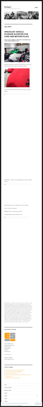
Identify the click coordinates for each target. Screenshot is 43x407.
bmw (15, 305)
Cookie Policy (20, 405)
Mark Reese (8, 303)
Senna (11, 318)
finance (24, 308)
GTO (23, 310)
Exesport (7, 7)
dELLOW (24, 307)
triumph (19, 320)
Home (5, 384)
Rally (5, 317)
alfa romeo (11, 304)
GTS (25, 310)
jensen (10, 312)
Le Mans (11, 313)
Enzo (7, 308)
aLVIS (17, 304)
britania (25, 305)
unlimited (25, 320)
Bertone (13, 305)
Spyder (29, 318)
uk (21, 320)
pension (22, 315)
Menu (36, 7)
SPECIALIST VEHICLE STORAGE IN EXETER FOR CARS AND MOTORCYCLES (16, 34)
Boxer (19, 305)
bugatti (5, 306)
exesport (15, 308)
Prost (28, 315)
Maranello (12, 314)
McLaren (20, 314)
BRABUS (22, 305)
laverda (8, 313)
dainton (7, 307)
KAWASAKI (13, 312)
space (24, 318)
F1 (19, 308)
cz (4, 307)
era (9, 308)
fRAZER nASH (11, 310)
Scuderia (5, 318)
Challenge (14, 306)
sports (27, 318)
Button (11, 306)
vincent (14, 321)
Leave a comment (25, 321)
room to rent (20, 317)
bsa (30, 305)
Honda (11, 311)
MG (26, 314)
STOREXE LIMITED (17, 319)
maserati (15, 314)
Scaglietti (28, 317)
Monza (5, 315)
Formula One (6, 310)
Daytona (12, 307)
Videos (5, 398)
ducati (5, 308)
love (29, 313)
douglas (29, 307)
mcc (18, 314)
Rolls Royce (14, 317)
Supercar (22, 319)
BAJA (5, 305)
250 (29, 303)
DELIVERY (20, 307)
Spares (5, 395)
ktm (20, 312)
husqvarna (17, 311)
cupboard (30, 306)
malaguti (5, 314)
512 (31, 303)
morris (8, 315)
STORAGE (6, 319)
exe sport (11, 308)
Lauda (5, 313)
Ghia (17, 310)
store (9, 319)
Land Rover (30, 312)
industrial (26, 311)
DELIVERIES (16, 307)
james (5, 312)
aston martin (25, 304)
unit (22, 320)
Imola (21, 311)
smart (22, 318)
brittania (28, 305)
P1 (19, 315)
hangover (28, 310)
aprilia (21, 304)
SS (31, 318)
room (17, 317)
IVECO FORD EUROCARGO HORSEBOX (13, 371)
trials (14, 320)
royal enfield (25, 317)
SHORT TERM (18, 318)
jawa (7, 312)
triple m (16, 320)
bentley (8, 305)
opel (14, 315)
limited (22, 313)
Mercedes (24, 314)
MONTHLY (29, 314)
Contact (5, 401)
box (17, 305)
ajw (6, 304)
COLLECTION (18, 306)
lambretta (26, 312)
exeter (18, 308)
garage (15, 310)
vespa (5, 321)
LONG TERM (26, 313)
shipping (14, 318)
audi (27, 304)
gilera (20, 310)
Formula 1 (30, 308)
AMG (19, 304)
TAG (28, 319)
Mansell (9, 314)
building (8, 306)
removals (7, 317)
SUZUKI (26, 319)
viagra (8, 321)
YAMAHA (17, 321)
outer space (17, 315)
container (27, 306)
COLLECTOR (23, 306)
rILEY (11, 317)
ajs (4, 304)
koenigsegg (17, 312)
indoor (23, 311)
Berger (10, 305)
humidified (14, 311)
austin (30, 304)
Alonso (14, 304)
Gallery (5, 393)
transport (11, 320)
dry (31, 307)
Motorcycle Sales (7, 390)
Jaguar (29, 311)
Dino (27, 307)
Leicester (14, 313)
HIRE (8, 311)
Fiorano (27, 308)
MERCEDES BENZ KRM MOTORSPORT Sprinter (15, 370)
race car (30, 315)
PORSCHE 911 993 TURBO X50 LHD (12, 378)
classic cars (20, 303)
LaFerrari (22, 312)
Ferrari (22, 308)
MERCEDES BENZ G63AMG (11, 373)
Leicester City (18, 313)
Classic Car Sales (7, 387)
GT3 (21, 310)
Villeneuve (10, 321)
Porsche (25, 315)
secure (9, 318)
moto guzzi (11, 315)
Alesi (8, 304)
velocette (28, 320)
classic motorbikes (25, 303)
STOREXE (12, 319)
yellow (20, 321)
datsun (9, 307)
